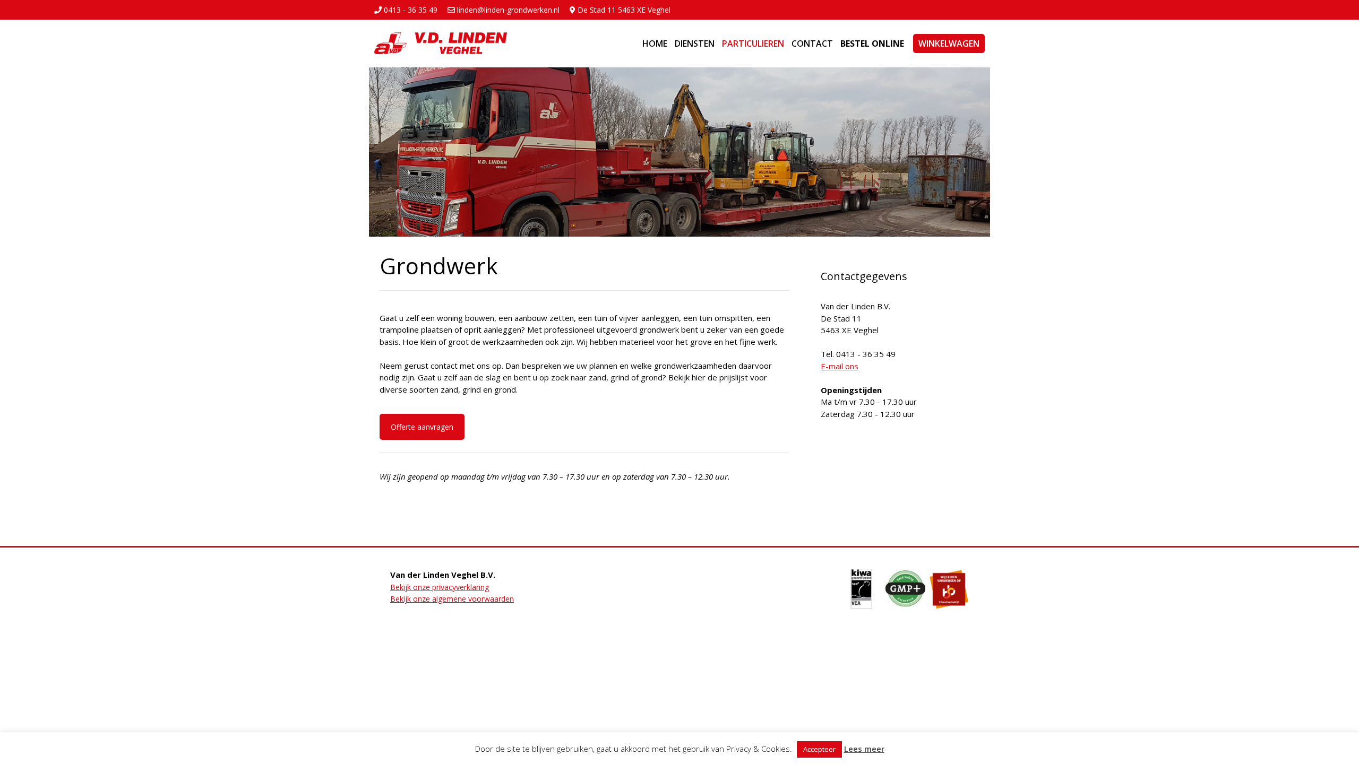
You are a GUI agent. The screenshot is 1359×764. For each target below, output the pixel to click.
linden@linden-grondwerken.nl (507, 10)
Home (654, 43)
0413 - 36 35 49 (409, 10)
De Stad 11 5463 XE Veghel (622, 10)
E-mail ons (839, 366)
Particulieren (753, 43)
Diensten (695, 43)
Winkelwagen (948, 43)
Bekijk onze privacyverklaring (439, 587)
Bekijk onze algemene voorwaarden (452, 599)
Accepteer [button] (819, 749)
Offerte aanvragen (422, 427)
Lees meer (864, 748)
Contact (812, 43)
